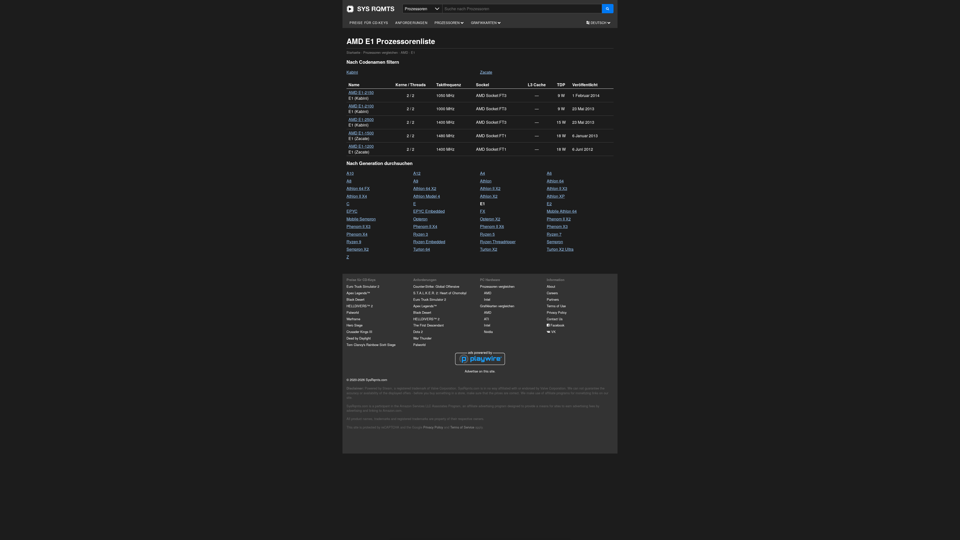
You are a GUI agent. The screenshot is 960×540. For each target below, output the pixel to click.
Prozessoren (447, 22)
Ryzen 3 (420, 234)
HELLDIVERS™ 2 (359, 306)
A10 (350, 173)
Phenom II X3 (358, 226)
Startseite (370, 9)
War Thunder (422, 338)
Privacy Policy (556, 312)
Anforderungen (411, 22)
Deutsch (598, 22)
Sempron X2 (357, 249)
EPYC (352, 211)
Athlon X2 (489, 196)
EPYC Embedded (429, 211)
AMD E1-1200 (361, 146)
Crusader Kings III (359, 331)
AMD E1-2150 (361, 92)
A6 (549, 173)
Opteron (420, 219)
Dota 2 (418, 331)
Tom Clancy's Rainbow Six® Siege (371, 344)
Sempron (555, 241)
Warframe (353, 318)
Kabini (352, 72)
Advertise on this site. (480, 371)
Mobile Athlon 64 (562, 211)
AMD (404, 52)
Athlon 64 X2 (424, 188)
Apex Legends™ (358, 292)
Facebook (557, 325)
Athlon (486, 181)
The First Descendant (428, 325)
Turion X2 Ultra (560, 249)
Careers (552, 292)
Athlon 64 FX (358, 188)
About (551, 286)
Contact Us (554, 318)
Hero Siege (354, 325)
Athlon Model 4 (426, 196)
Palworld (352, 312)
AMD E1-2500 (361, 119)
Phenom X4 (357, 234)
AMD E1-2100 (361, 106)
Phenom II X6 (492, 226)
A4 (482, 173)
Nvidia (488, 331)
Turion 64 (421, 249)
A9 (415, 181)
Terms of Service (462, 427)
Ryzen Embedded (429, 241)
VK (553, 331)
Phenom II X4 (425, 226)
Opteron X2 (490, 219)
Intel (487, 299)
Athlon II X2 (490, 188)
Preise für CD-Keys (369, 22)
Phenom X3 (557, 226)
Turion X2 (488, 249)
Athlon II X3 (557, 188)
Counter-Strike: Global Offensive (436, 286)
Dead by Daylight (358, 338)
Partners (553, 299)
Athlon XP (556, 196)
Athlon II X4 (356, 196)
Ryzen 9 (353, 241)
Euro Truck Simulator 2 (362, 286)
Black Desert (355, 299)
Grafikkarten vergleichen (497, 306)
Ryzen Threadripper (498, 241)
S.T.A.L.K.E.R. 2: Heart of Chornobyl (439, 292)
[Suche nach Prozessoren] (608, 8)
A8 (349, 181)
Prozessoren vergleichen (380, 52)
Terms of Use (556, 306)
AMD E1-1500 (361, 133)
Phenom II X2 (559, 219)
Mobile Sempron (361, 219)
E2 (549, 203)
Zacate (486, 72)
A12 (416, 173)
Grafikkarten (484, 22)
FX (482, 211)
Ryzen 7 (554, 234)
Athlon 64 (555, 181)
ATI (486, 318)
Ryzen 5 (487, 234)
